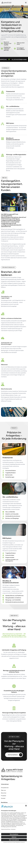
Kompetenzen (5, 787)
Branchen (3, 793)
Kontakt (3, 798)
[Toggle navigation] (22, 2)
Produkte (3, 795)
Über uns (3, 790)
